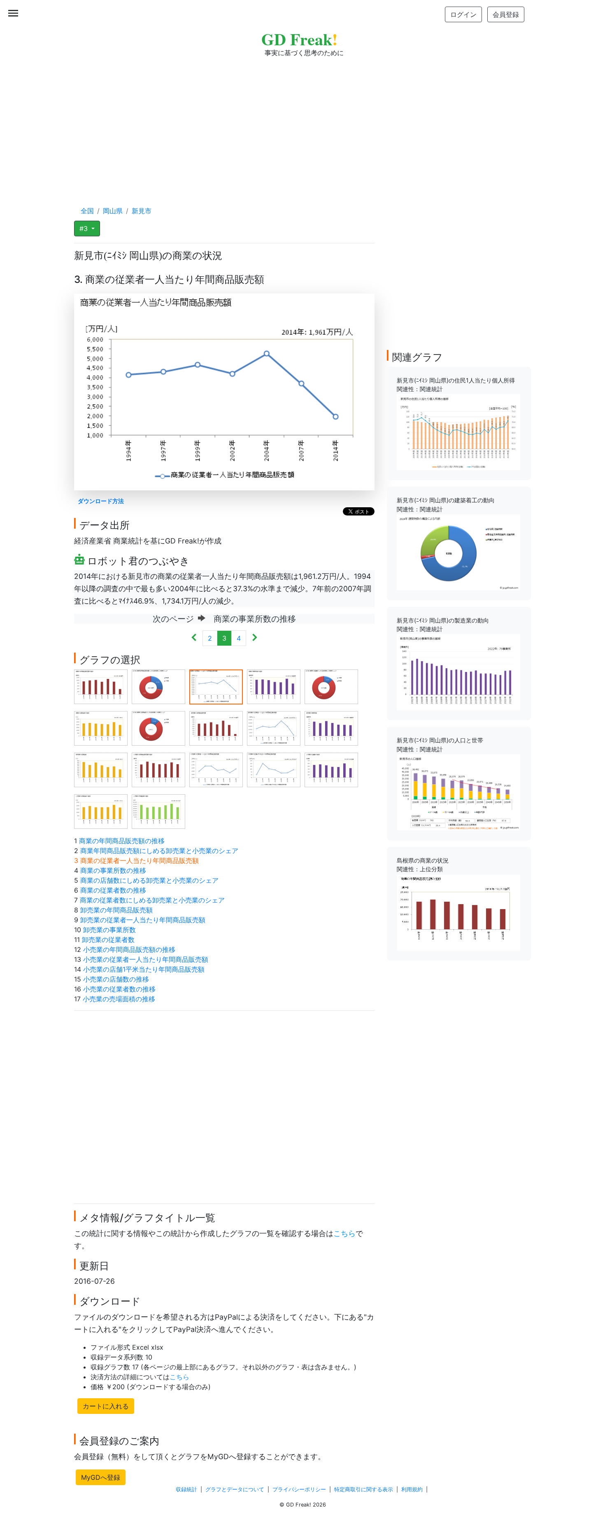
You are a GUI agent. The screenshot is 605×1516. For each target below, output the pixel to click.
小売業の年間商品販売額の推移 (129, 949)
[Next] (254, 638)
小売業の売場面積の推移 (119, 999)
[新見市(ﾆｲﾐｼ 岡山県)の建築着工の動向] (458, 552)
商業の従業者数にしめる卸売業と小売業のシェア (152, 900)
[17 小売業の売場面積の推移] (158, 811)
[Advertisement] (302, 123)
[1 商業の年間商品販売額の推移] (101, 686)
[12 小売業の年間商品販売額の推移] (158, 769)
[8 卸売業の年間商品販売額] (216, 728)
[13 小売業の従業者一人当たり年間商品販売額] (216, 769)
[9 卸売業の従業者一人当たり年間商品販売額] (273, 728)
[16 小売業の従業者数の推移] (101, 811)
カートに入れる (106, 1406)
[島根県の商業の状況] (458, 911)
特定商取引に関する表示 (363, 1489)
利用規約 (412, 1489)
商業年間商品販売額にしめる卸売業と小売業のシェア (159, 851)
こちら (344, 1233)
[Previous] (194, 638)
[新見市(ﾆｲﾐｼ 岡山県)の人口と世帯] (458, 792)
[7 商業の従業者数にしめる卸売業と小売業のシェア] (158, 728)
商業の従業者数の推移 (113, 890)
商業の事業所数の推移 (113, 870)
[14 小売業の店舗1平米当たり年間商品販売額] (273, 769)
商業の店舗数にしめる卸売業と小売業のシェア (149, 880)
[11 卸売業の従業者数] (101, 769)
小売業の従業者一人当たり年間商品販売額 (145, 959)
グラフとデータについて (234, 1489)
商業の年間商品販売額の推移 (122, 841)
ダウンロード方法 (101, 500)
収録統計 (186, 1489)
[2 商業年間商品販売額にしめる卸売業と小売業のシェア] (158, 686)
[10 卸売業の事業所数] (331, 728)
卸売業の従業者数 (108, 939)
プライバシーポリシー (299, 1489)
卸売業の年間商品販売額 (116, 910)
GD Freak (299, 39)
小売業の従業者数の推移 (119, 989)
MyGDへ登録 (100, 1477)
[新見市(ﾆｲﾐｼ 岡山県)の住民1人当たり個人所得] (458, 431)
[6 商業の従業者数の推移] (101, 728)
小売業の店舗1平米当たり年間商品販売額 (144, 969)
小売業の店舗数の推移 (116, 979)
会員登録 (506, 14)
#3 (84, 228)
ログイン (463, 14)
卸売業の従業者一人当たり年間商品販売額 (142, 920)
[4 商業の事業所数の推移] (273, 686)
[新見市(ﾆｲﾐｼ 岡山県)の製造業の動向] (458, 671)
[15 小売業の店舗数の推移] (331, 769)
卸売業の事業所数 (109, 930)
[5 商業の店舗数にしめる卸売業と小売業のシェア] (331, 686)
